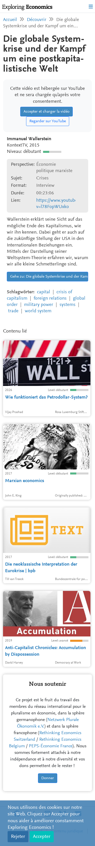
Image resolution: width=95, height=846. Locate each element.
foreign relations (50, 298)
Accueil (10, 19)
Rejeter (18, 836)
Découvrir (36, 19)
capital (43, 292)
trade (13, 311)
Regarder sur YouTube (47, 121)
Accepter (41, 836)
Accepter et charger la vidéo (46, 112)
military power (38, 304)
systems (67, 304)
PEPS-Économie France (50, 746)
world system (38, 311)
